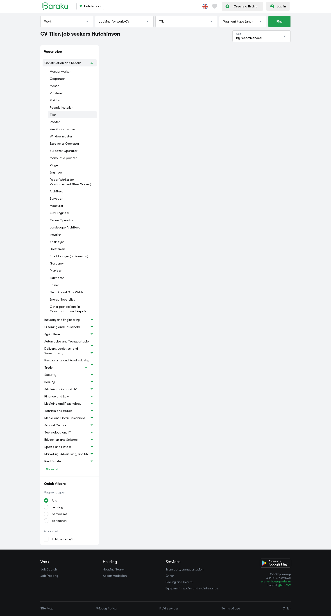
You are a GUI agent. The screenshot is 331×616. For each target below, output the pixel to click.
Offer (287, 608)
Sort (238, 33)
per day (57, 507)
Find (280, 21)
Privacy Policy (106, 608)
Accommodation (115, 575)
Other (170, 575)
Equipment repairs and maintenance (192, 588)
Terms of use (230, 608)
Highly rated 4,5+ (63, 539)
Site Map (46, 608)
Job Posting (49, 575)
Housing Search (114, 569)
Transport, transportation (185, 569)
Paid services (169, 608)
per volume (60, 514)
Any (54, 500)
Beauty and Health (179, 582)
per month (59, 520)
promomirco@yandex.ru (276, 581)
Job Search (48, 569)
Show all (52, 469)
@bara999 (284, 585)
